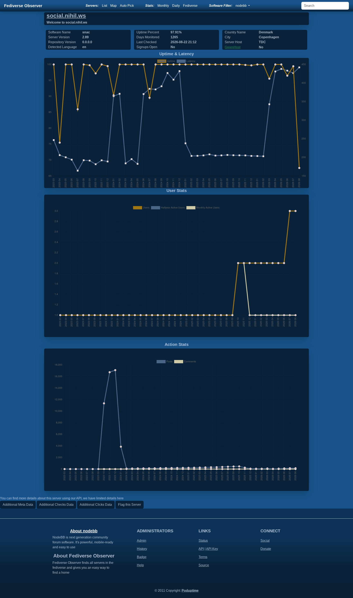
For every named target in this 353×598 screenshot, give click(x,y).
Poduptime (190, 590)
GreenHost (232, 47)
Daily (176, 5)
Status (203, 540)
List (104, 5)
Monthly (163, 5)
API (201, 549)
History (142, 549)
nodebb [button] (241, 5)
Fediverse (190, 5)
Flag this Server (129, 504)
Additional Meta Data (18, 504)
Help (140, 565)
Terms (203, 557)
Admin (141, 540)
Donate (265, 549)
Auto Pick (127, 5)
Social (265, 540)
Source (204, 565)
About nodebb (83, 531)
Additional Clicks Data (96, 504)
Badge (141, 557)
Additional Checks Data (56, 504)
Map (113, 5)
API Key (212, 549)
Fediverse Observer (23, 5)
